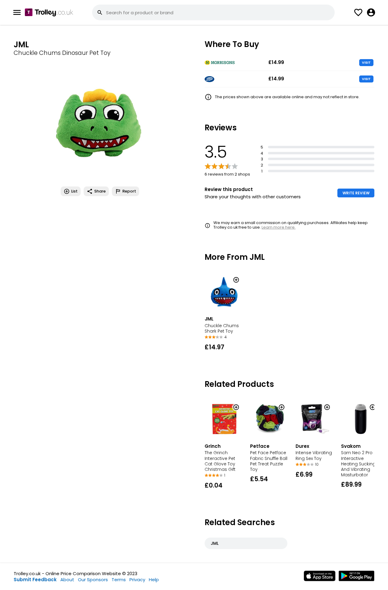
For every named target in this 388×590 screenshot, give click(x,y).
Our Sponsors (93, 579)
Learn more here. (279, 227)
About (67, 579)
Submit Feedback (35, 579)
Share (100, 191)
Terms (119, 579)
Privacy (137, 579)
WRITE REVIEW (356, 193)
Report (129, 191)
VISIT (366, 62)
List (74, 191)
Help (154, 579)
